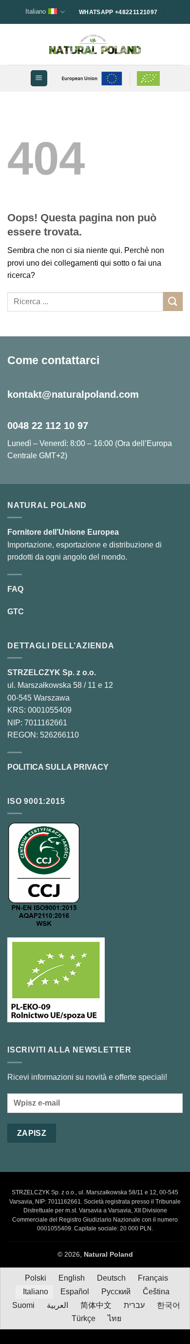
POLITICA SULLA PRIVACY (58, 767)
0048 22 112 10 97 (47, 425)
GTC (15, 611)
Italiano (35, 11)
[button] (39, 78)
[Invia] (173, 301)
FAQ (15, 589)
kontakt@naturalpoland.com (73, 394)
